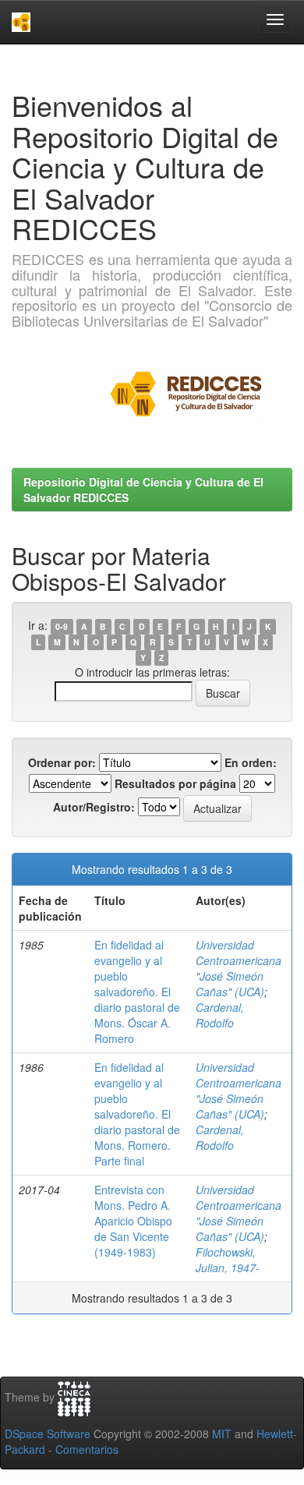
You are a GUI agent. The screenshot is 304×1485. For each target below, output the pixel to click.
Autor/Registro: (94, 807)
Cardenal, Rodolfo (220, 1015)
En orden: (250, 762)
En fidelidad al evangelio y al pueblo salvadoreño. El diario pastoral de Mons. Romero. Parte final (137, 1114)
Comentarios (86, 1449)
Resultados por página (175, 783)
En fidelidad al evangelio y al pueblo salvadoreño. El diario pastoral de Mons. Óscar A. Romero (137, 991)
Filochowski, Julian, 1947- (228, 1259)
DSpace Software (47, 1433)
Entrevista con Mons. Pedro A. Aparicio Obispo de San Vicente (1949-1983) (133, 1221)
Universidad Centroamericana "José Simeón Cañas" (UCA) (238, 968)
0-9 (61, 626)
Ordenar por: (62, 762)
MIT (222, 1433)
